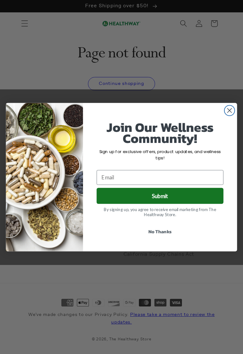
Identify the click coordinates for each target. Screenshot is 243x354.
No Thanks (160, 231)
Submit (160, 195)
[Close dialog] (229, 110)
